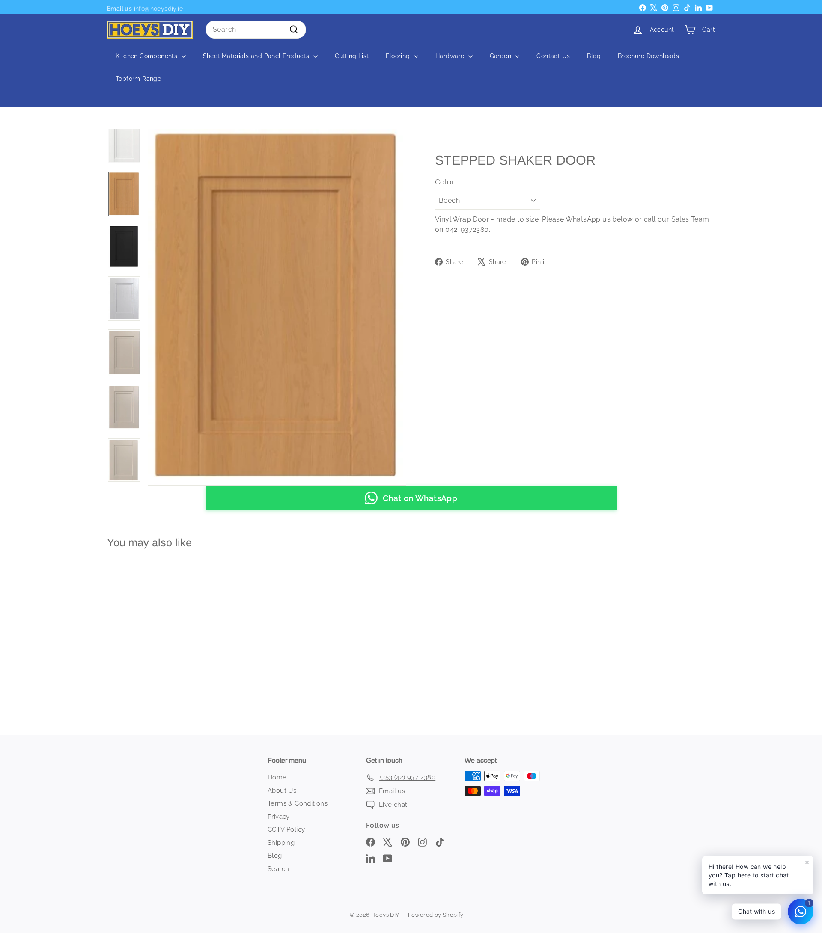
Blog (594, 56)
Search (278, 869)
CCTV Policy (286, 829)
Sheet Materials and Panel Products (257, 56)
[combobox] (256, 30)
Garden (501, 56)
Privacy (279, 816)
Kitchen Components (147, 56)
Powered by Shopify (436, 915)
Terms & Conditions (298, 803)
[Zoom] (277, 307)
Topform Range (138, 78)
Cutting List (352, 56)
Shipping (281, 843)
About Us (282, 790)
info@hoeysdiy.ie (157, 6)
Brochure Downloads (648, 56)
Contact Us (553, 56)
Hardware (450, 56)
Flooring (399, 56)
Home (277, 777)
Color (444, 182)
